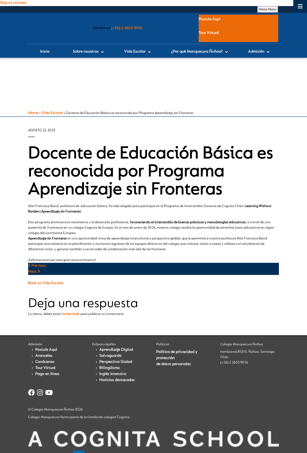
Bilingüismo (109, 368)
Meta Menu (267, 9)
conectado (70, 314)
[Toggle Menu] (300, 6)
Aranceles (43, 356)
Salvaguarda (110, 356)
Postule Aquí (209, 19)
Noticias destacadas (117, 380)
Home (33, 113)
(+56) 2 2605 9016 (126, 28)
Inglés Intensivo (112, 374)
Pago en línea (47, 374)
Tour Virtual (209, 33)
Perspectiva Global (115, 362)
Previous (38, 266)
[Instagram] (40, 393)
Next (33, 272)
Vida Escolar (52, 113)
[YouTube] (49, 393)
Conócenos (44, 362)
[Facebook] (31, 393)
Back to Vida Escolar (46, 283)
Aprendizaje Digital (116, 350)
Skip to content (13, 3)
